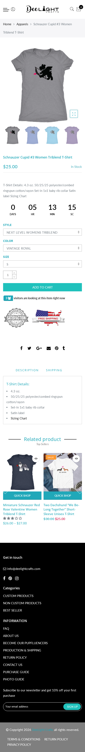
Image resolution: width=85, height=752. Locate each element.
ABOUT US (11, 636)
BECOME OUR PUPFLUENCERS (25, 643)
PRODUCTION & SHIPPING (22, 650)
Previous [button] (13, 85)
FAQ (6, 628)
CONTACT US (12, 665)
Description (27, 370)
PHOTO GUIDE (13, 679)
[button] (13, 518)
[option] (42, 85)
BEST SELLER (12, 610)
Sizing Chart (19, 418)
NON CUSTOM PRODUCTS (22, 603)
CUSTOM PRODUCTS (18, 596)
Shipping (54, 370)
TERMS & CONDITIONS (23, 739)
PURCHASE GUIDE (16, 672)
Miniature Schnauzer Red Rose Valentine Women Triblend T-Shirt (21, 509)
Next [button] (71, 85)
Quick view (35, 458)
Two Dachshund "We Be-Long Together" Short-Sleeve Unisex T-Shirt (61, 509)
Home (7, 24)
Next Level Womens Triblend (32, 232)
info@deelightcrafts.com (23, 569)
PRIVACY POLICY (19, 744)
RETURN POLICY (15, 657)
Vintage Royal (19, 248)
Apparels (22, 24)
